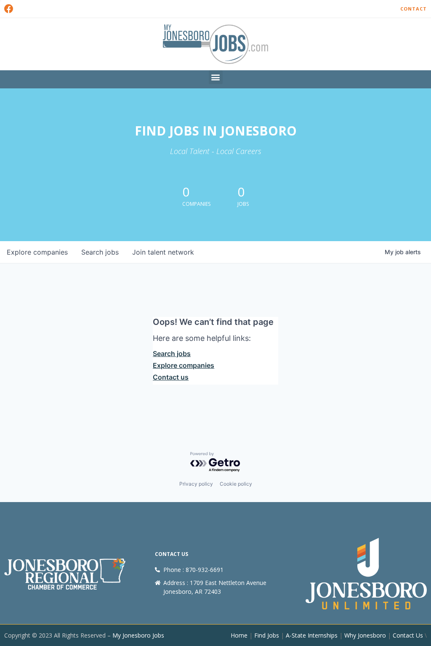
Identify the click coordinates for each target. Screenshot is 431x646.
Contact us (171, 377)
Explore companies (183, 365)
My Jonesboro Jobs (138, 635)
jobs (100, 252)
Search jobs (172, 353)
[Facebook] (8, 8)
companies (37, 252)
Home (239, 635)
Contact (413, 8)
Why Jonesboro (365, 635)
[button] (216, 77)
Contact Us (408, 635)
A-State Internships (312, 635)
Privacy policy (196, 484)
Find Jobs (266, 635)
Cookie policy (236, 484)
